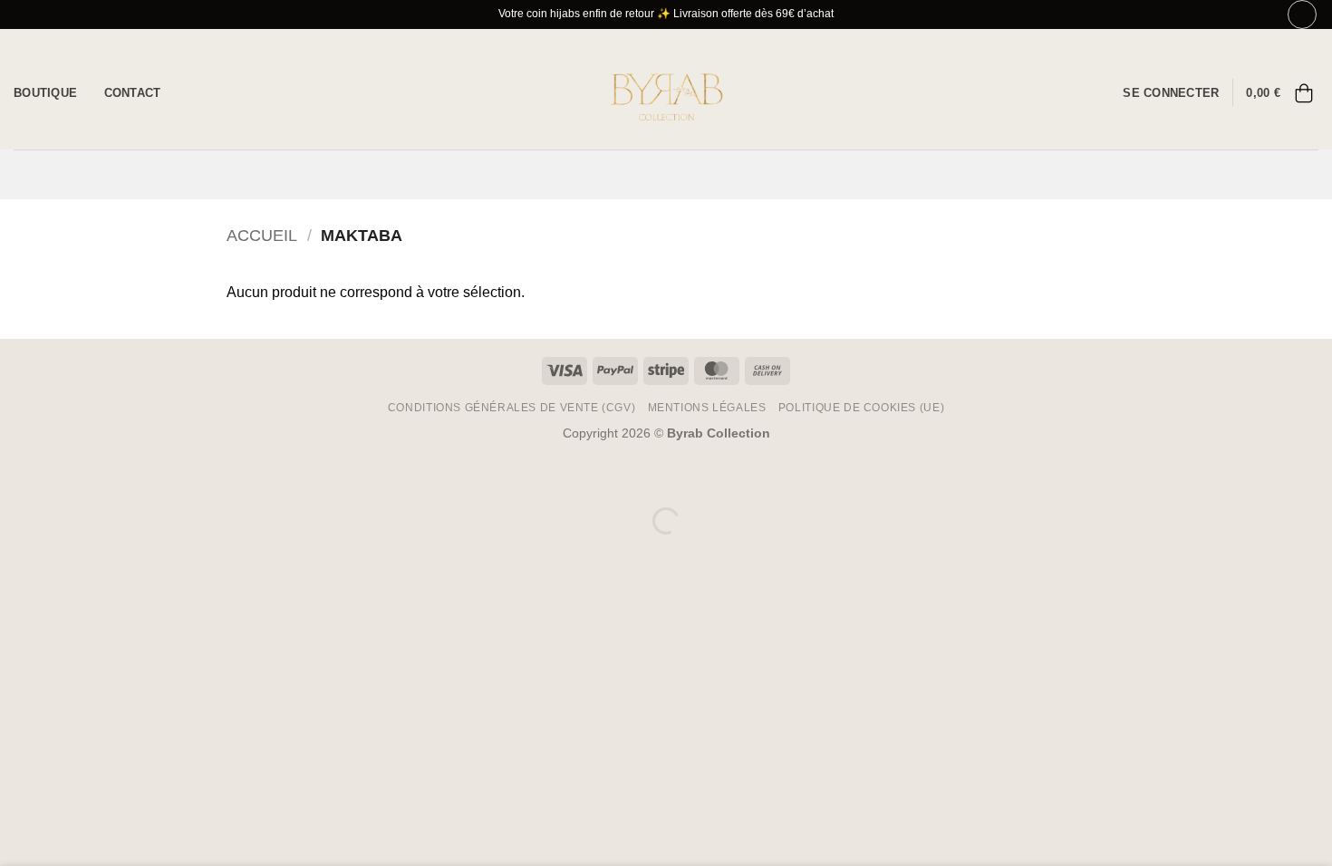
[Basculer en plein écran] (71, 475)
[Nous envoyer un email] (1098, 92)
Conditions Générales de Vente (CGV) (511, 407)
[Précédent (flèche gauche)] (17, 552)
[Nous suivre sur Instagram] (1051, 92)
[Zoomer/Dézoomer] (17, 475)
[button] (1171, 93)
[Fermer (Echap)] (177, 475)
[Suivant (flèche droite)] (71, 552)
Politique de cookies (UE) (861, 407)
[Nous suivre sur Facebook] (1027, 92)
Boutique (45, 93)
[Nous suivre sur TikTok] (1074, 92)
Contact (132, 93)
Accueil (262, 235)
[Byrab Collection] (666, 89)
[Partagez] (123, 475)
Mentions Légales (707, 407)
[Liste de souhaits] (1302, 14)
